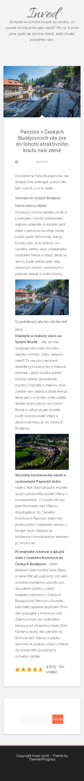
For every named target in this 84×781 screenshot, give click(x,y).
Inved (42, 23)
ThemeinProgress (42, 759)
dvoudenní (23, 588)
